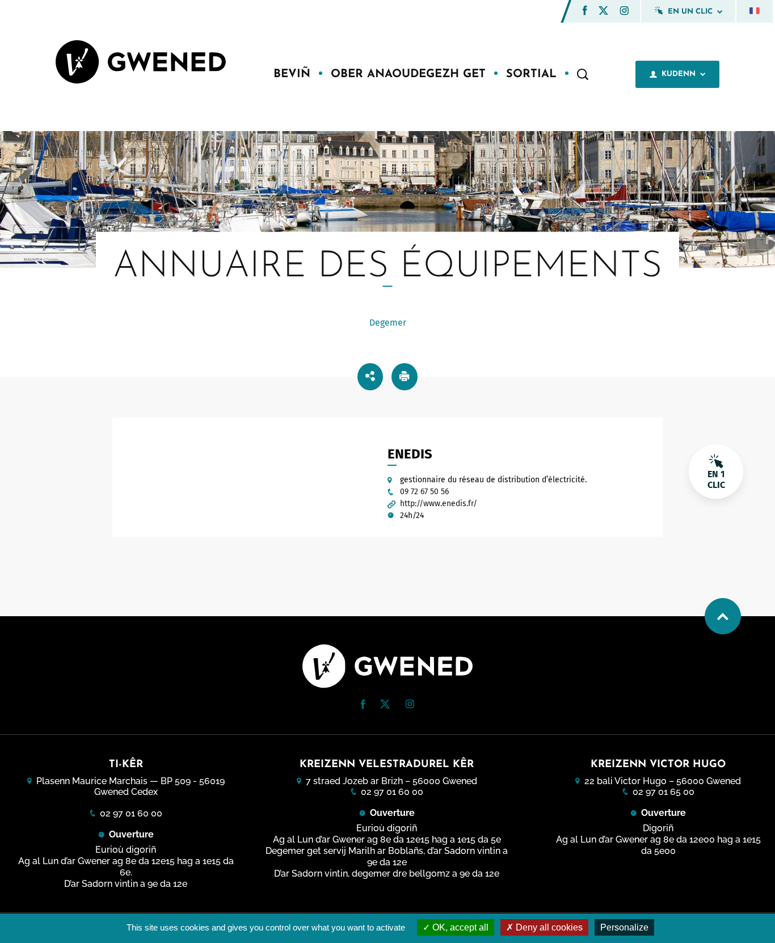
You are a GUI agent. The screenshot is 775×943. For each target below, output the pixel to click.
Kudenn (679, 74)
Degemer (387, 322)
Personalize (624, 927)
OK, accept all (459, 927)
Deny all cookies (548, 927)
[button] (585, 10)
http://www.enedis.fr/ (438, 503)
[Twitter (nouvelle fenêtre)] (603, 11)
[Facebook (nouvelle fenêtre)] (585, 12)
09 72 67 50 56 (424, 491)
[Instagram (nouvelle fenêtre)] (624, 12)
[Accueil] (141, 63)
